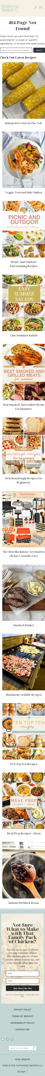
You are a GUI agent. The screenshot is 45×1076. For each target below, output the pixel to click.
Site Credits (22, 1059)
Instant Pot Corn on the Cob (23, 123)
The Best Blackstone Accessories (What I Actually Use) (24, 554)
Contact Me (22, 1029)
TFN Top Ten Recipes (23, 764)
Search (39, 50)
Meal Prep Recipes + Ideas (24, 833)
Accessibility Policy (22, 1023)
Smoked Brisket (23, 625)
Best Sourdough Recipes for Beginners (23, 480)
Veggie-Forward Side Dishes (23, 192)
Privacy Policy (22, 1009)
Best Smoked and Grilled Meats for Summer (23, 407)
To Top (21, 1071)
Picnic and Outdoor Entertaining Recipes (24, 264)
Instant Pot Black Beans (23, 903)
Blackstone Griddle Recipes (23, 695)
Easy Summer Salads (23, 335)
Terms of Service (22, 1016)
